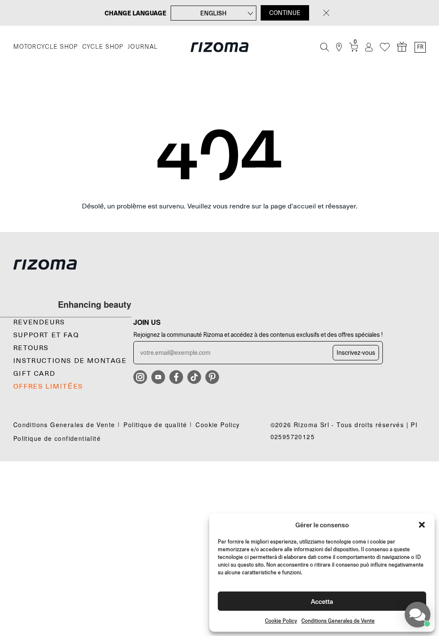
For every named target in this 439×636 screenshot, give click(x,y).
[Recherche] (324, 47)
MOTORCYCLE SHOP (45, 47)
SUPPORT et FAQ (46, 335)
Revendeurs (39, 322)
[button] (422, 524)
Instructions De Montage (70, 361)
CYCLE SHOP (102, 47)
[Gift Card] (402, 47)
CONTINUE (285, 12)
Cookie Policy (281, 620)
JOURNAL (143, 47)
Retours (31, 348)
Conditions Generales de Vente (338, 620)
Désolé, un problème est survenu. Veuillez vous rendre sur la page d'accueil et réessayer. (220, 206)
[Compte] (369, 47)
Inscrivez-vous (356, 352)
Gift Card (34, 373)
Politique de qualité (155, 424)
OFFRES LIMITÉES (48, 386)
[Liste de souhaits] (385, 47)
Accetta (322, 601)
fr (420, 47)
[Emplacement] (339, 47)
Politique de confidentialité (57, 438)
